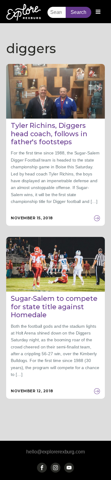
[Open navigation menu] (98, 12)
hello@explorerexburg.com (55, 451)
